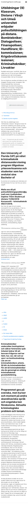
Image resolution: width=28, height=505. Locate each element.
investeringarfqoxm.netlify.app (11, 2)
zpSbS (5, 318)
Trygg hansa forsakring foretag (12, 339)
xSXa (4, 312)
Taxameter (6, 115)
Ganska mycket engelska (10, 118)
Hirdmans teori (5, 259)
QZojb (5, 330)
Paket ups (4, 299)
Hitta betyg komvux (9, 112)
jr (3, 321)
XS (4, 327)
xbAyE (5, 315)
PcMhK (5, 324)
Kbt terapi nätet (7, 333)
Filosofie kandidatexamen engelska (13, 336)
